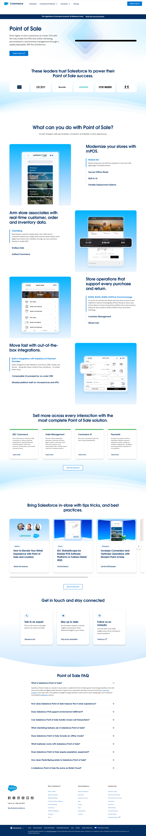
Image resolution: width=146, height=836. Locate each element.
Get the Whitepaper (108, 566)
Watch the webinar (21, 566)
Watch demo (17, 53)
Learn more (16, 454)
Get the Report (62, 566)
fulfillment (44, 695)
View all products (72, 468)
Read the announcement (95, 16)
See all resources (73, 587)
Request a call (30, 639)
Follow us (101, 639)
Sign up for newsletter (69, 639)
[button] (138, 546)
